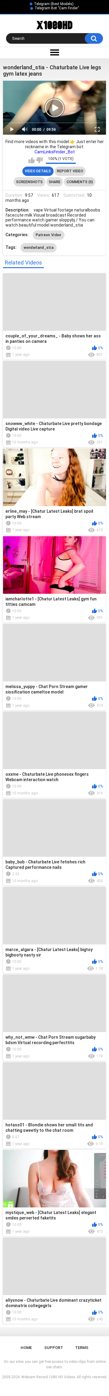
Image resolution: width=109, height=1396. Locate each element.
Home (26, 1347)
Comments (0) (80, 182)
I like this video (31, 160)
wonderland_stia (39, 248)
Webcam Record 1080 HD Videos (48, 1377)
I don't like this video (39, 160)
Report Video (70, 171)
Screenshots (29, 182)
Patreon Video (48, 235)
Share (55, 182)
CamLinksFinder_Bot (55, 151)
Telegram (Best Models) (54, 4)
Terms (81, 1347)
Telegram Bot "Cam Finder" (57, 8)
